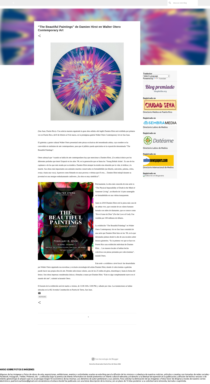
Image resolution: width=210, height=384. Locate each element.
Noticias (42, 297)
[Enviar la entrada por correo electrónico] (39, 294)
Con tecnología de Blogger (106, 359)
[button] (39, 36)
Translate (162, 79)
